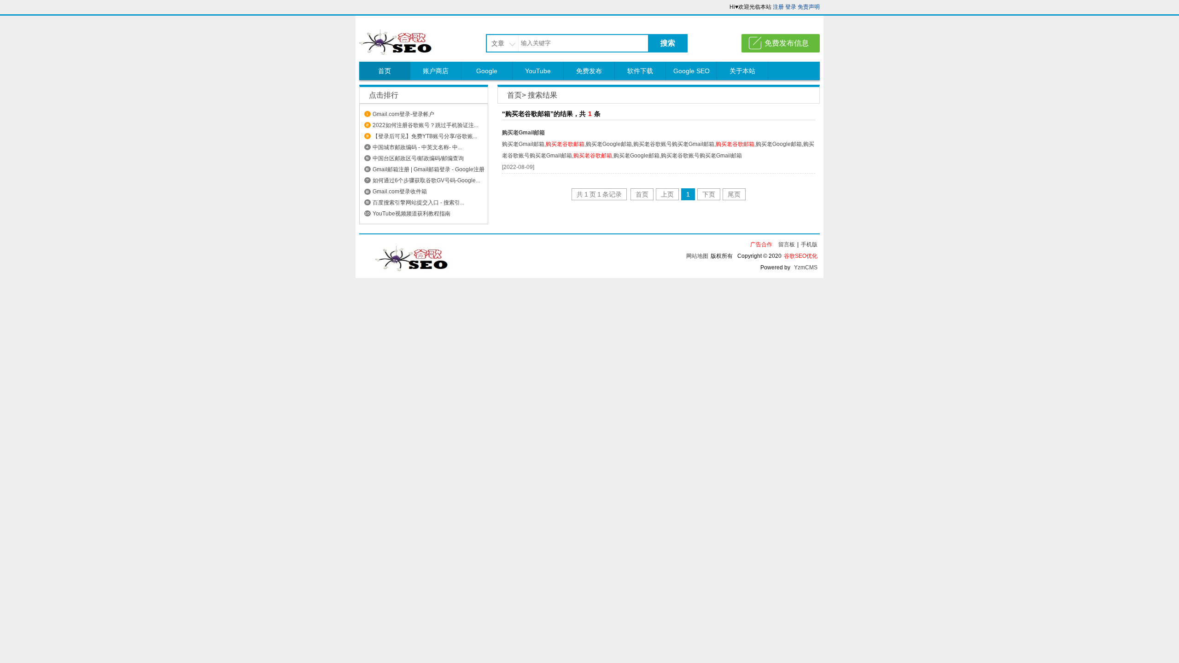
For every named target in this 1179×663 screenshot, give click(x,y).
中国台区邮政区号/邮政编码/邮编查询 (418, 158)
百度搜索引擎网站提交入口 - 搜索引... (418, 202)
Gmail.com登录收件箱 (400, 191)
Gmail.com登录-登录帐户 (403, 114)
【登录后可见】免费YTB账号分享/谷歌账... (425, 136)
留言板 (786, 244)
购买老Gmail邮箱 (523, 132)
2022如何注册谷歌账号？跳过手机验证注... (425, 125)
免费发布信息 (787, 43)
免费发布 (589, 71)
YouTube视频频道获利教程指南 (411, 213)
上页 (667, 194)
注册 (778, 7)
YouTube (538, 71)
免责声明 (809, 7)
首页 (384, 71)
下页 (708, 194)
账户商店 (436, 71)
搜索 (667, 43)
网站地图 (697, 256)
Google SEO (691, 71)
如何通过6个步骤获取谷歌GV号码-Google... (426, 180)
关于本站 (742, 71)
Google (486, 71)
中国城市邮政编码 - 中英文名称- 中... (417, 147)
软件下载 (640, 71)
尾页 (734, 194)
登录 (790, 7)
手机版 (809, 244)
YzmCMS (805, 267)
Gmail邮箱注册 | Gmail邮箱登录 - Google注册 (428, 169)
